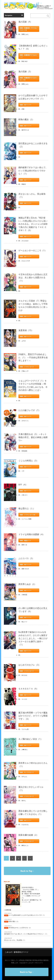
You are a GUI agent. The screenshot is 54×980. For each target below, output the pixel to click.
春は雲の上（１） (26, 508)
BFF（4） (22, 484)
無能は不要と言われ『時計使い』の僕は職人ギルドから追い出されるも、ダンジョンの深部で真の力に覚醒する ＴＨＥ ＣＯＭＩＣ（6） (32, 224)
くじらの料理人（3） (28, 460)
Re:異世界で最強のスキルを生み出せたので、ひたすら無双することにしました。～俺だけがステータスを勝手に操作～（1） (32, 638)
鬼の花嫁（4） (25, 21)
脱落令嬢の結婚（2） (28, 834)
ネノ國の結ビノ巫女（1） (30, 739)
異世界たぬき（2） (27, 584)
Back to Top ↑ (27, 871)
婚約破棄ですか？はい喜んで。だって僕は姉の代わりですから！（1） (32, 170)
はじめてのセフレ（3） (29, 664)
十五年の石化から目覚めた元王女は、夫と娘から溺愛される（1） (32, 277)
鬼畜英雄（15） (25, 330)
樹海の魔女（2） (26, 119)
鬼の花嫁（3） (25, 71)
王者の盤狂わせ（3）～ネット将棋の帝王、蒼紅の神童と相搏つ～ (32, 437)
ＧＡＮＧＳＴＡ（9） (28, 688)
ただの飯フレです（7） (29, 410)
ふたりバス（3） (26, 558)
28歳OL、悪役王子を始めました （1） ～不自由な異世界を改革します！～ (33, 357)
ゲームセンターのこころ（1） (32, 250)
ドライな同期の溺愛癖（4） (31, 534)
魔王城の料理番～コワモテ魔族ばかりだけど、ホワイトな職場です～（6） (32, 715)
